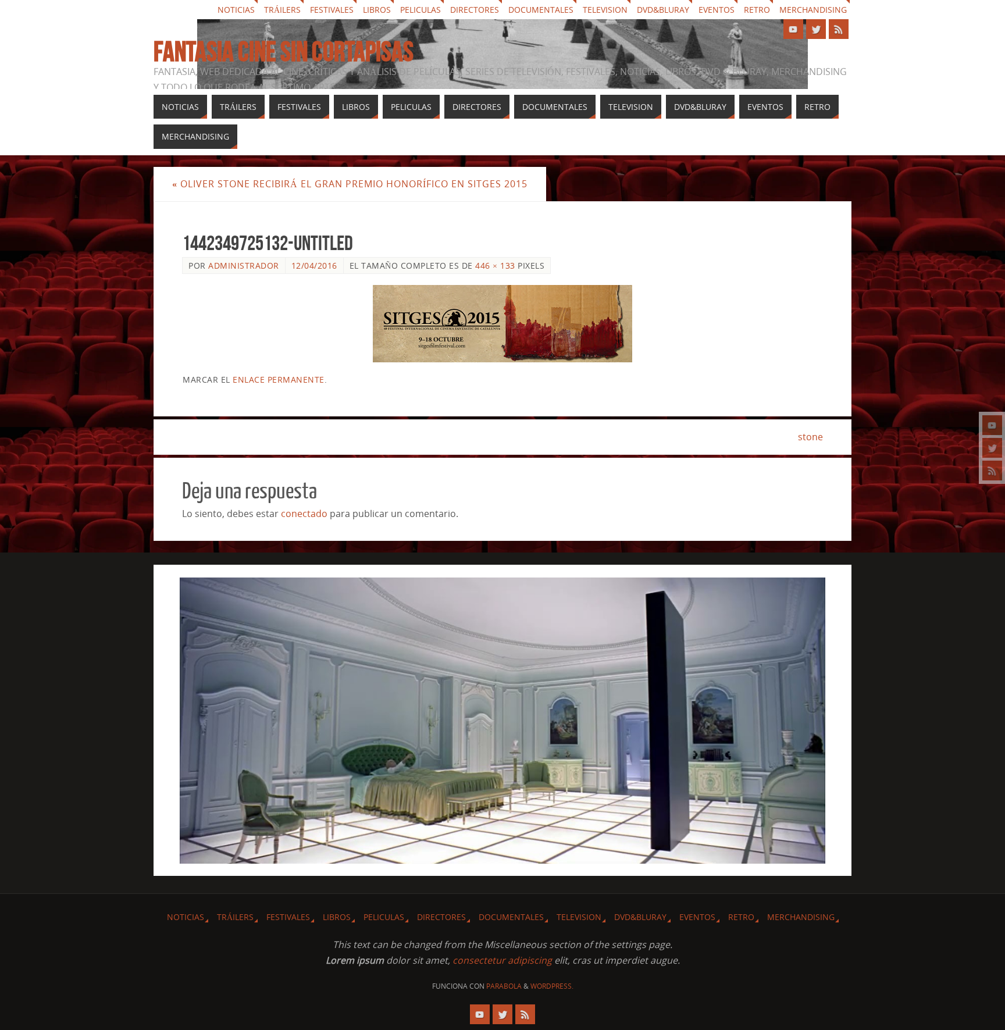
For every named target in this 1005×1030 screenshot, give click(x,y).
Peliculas (420, 9)
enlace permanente (279, 379)
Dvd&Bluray (663, 9)
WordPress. (551, 986)
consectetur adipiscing (502, 960)
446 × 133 (495, 265)
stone (810, 436)
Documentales (540, 9)
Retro (757, 9)
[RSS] (992, 470)
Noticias (236, 9)
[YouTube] (992, 425)
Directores (474, 9)
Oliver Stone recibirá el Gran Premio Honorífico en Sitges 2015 (350, 183)
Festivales (332, 9)
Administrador (243, 265)
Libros (377, 9)
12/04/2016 (314, 265)
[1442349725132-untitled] (502, 323)
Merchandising (813, 9)
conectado (304, 513)
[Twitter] (992, 448)
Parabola (504, 986)
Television (605, 9)
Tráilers (282, 9)
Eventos (716, 9)
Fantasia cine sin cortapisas (284, 51)
